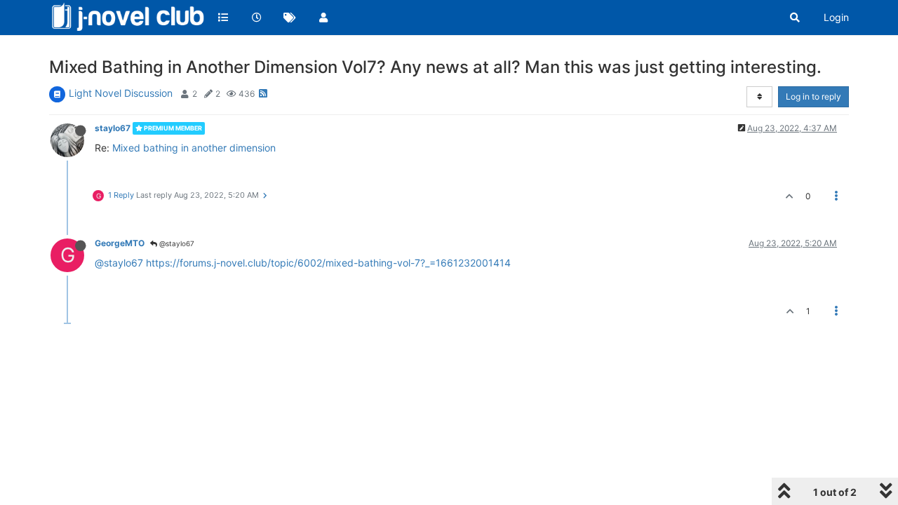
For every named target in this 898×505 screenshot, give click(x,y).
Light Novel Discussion (121, 93)
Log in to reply (813, 96)
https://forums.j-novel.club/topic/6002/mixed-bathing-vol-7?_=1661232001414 (328, 263)
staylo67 (112, 128)
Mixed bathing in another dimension (194, 148)
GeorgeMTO (120, 243)
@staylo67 (175, 243)
